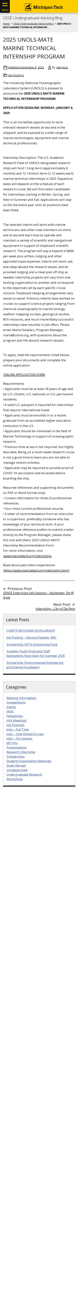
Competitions (16, 702)
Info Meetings (16, 720)
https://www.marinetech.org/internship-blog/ (36, 570)
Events (11, 707)
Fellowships (14, 716)
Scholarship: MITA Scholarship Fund (31, 644)
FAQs (10, 711)
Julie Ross (62, 67)
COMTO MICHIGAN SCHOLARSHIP (30, 631)
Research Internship (20, 752)
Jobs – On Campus (19, 738)
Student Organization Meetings (28, 761)
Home (6, 23)
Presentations (16, 747)
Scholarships (15, 756)
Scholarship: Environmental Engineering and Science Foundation (34, 665)
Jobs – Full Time (17, 729)
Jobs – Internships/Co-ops (25, 734)
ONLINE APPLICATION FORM (24, 374)
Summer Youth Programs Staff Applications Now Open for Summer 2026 (35, 653)
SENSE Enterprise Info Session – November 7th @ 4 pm (38, 595)
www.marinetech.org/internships (27, 556)
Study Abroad (16, 765)
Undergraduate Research (24, 774)
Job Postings (16, 75)
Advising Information (21, 698)
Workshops (14, 779)
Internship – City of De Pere (55, 609)
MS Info (12, 743)
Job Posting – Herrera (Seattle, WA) (31, 637)
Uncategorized (16, 770)
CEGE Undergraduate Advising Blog (32, 18)
